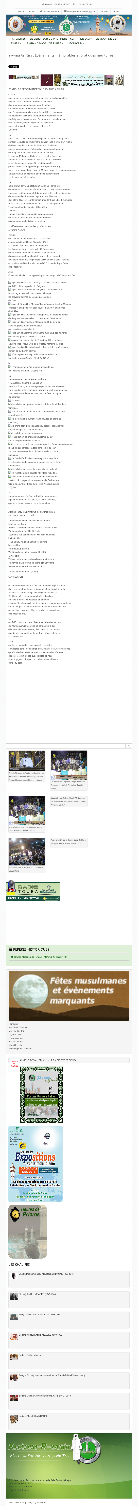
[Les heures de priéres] (69, 1232)
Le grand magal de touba (43, 43)
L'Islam (85, 38)
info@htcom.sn (22, 1489)
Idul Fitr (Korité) (16, 1030)
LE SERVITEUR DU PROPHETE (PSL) (52, 38)
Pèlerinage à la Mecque (20, 1048)
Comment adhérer (50, 11)
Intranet (116, 11)
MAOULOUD (75, 43)
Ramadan (13, 1023)
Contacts (104, 11)
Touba (15, 43)
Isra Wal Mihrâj (16, 1041)
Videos (32, 11)
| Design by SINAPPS (36, 1502)
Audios (21, 11)
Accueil (48, 4)
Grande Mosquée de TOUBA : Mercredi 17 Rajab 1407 (40, 956)
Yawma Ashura (16, 1038)
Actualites (18, 38)
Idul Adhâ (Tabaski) (18, 1027)
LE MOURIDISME (106, 38)
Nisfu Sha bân (15, 1045)
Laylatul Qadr (15, 1034)
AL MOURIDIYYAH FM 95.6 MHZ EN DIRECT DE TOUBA (48, 1060)
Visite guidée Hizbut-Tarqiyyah (80, 11)
